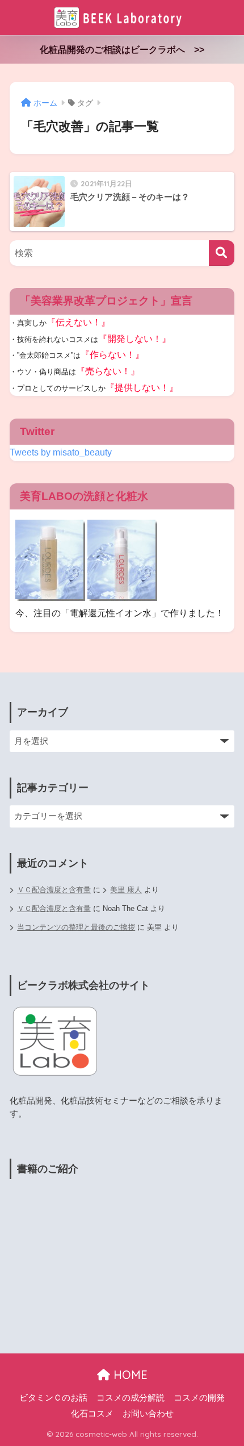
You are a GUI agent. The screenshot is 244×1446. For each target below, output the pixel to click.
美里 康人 (126, 890)
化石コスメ (92, 1413)
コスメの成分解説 (130, 1397)
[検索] (221, 253)
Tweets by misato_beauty (61, 452)
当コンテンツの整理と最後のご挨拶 (76, 927)
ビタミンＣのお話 (53, 1397)
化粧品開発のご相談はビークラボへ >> (122, 50)
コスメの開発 (199, 1397)
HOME (129, 1375)
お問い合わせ (148, 1413)
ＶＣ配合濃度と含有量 (54, 890)
